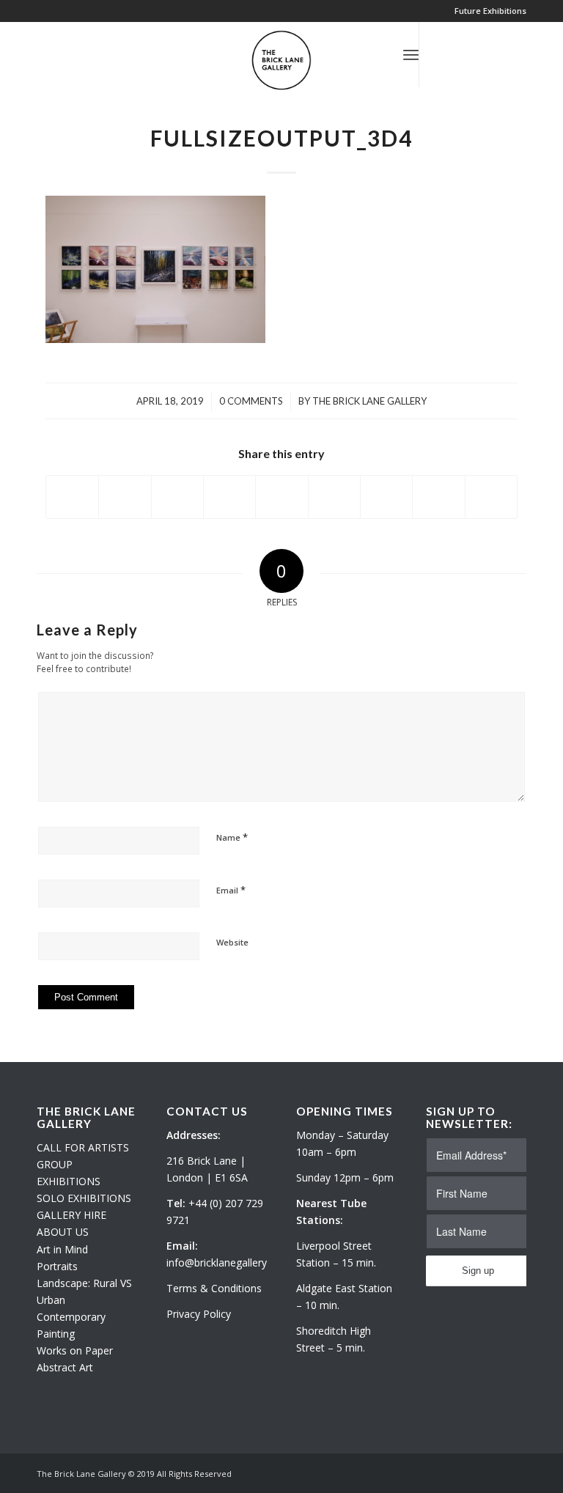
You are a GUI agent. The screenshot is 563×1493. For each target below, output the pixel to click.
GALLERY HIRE (71, 1215)
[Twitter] (442, 54)
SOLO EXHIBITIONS (84, 1198)
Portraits (57, 1266)
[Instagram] (464, 54)
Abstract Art (65, 1367)
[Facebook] (486, 54)
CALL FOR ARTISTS (83, 1147)
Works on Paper (75, 1350)
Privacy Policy (198, 1314)
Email (231, 889)
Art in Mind (62, 1249)
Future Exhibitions (490, 10)
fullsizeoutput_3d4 (281, 138)
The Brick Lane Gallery (369, 401)
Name (232, 837)
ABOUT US (63, 1232)
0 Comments (251, 401)
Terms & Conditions (214, 1288)
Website (232, 942)
